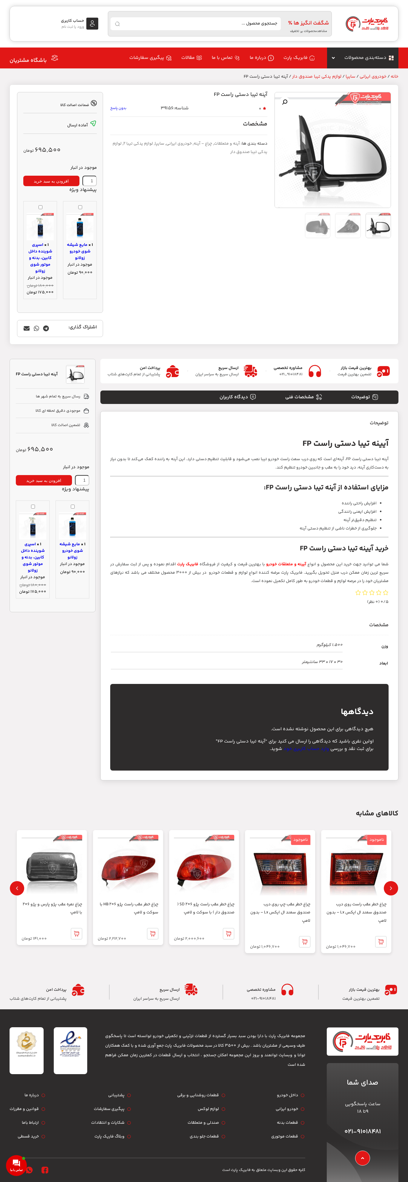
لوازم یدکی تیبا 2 (138, 143)
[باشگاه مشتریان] (54, 58)
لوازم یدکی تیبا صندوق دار (316, 76)
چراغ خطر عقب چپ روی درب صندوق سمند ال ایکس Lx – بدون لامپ (280, 912)
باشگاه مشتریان (28, 60)
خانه (394, 76)
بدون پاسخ (118, 108)
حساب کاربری (72, 21)
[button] (284, 102)
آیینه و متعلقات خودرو (286, 564)
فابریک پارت (187, 564)
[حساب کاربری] (92, 24)
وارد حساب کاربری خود (306, 749)
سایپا (350, 76)
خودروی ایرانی (373, 76)
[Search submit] (117, 24)
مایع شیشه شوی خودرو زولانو (79, 251)
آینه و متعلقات (227, 143)
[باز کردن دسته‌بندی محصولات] (333, 58)
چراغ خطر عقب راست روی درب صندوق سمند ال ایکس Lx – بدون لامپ (356, 912)
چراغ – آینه (203, 143)
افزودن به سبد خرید (51, 181)
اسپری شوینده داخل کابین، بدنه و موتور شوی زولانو (40, 258)
